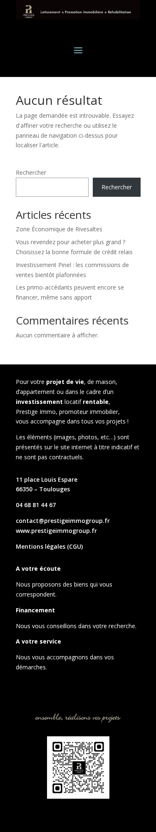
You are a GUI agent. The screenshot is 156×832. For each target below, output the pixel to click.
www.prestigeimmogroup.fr (56, 531)
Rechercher (31, 172)
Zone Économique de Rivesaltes (59, 229)
